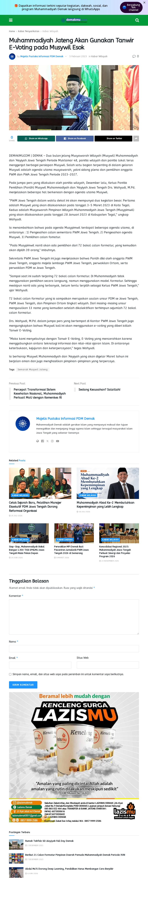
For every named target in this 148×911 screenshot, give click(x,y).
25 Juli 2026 (16, 516)
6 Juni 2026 (32, 873)
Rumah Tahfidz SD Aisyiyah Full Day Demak (49, 841)
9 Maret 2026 (62, 558)
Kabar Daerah (65, 540)
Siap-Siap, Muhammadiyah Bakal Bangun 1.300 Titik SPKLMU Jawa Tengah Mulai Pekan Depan (26, 549)
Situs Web (83, 657)
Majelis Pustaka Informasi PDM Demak (41, 56)
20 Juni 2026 (17, 558)
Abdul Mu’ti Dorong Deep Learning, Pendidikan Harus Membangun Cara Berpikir (69, 868)
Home (12, 31)
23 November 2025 (110, 561)
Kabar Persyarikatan (28, 31)
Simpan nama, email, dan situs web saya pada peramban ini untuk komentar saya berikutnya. (68, 674)
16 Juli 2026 (84, 512)
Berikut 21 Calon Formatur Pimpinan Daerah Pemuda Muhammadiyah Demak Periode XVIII (75, 854)
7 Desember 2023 (35, 859)
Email (13, 658)
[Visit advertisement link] (74, 757)
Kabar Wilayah (50, 31)
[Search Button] (137, 20)
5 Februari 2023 (78, 56)
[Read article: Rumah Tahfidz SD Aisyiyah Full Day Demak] (16, 844)
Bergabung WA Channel (133, 7)
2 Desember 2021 (35, 845)
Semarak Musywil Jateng (33, 369)
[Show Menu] (10, 20)
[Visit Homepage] (74, 20)
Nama (13, 641)
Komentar (16, 596)
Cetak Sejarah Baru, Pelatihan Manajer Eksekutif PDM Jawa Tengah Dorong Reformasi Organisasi (35, 506)
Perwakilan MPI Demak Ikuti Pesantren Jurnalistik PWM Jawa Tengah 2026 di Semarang (71, 549)
